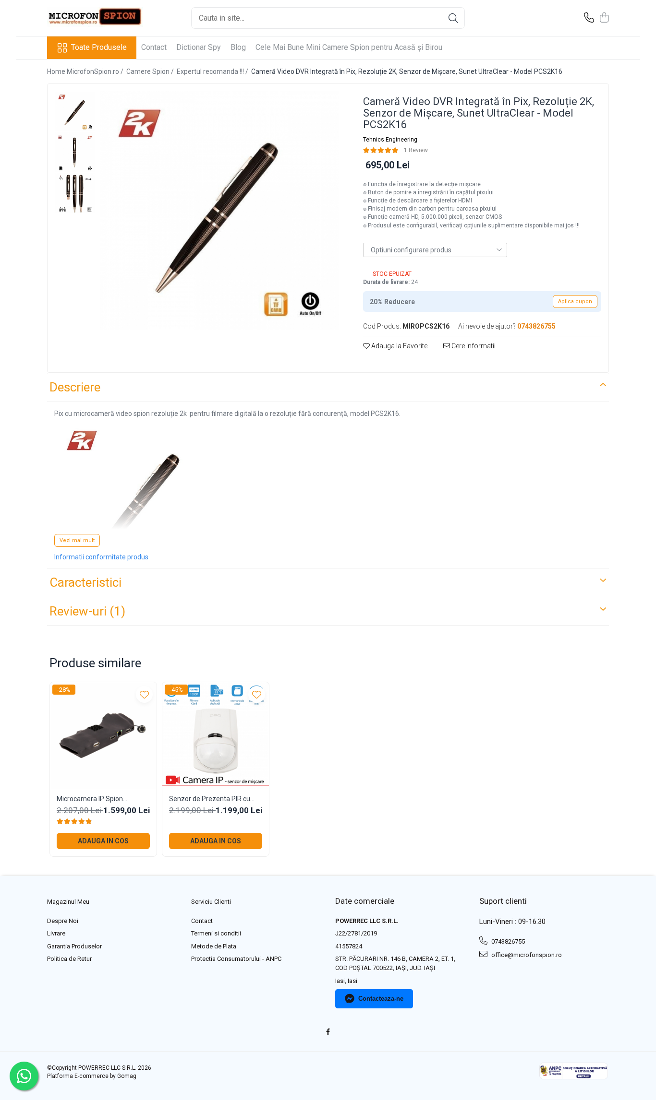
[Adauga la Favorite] (144, 694)
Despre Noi (62, 920)
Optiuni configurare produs (411, 250)
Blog (238, 47)
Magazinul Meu (68, 901)
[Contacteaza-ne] (589, 18)
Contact (154, 47)
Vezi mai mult (77, 540)
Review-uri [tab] (87, 611)
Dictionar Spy (198, 47)
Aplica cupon (575, 301)
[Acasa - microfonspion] (95, 18)
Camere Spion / (150, 71)
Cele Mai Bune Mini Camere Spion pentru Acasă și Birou (348, 47)
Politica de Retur (69, 958)
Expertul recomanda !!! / (213, 71)
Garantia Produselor (74, 946)
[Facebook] (328, 1032)
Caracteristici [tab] (85, 582)
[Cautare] (453, 18)
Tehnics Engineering (390, 139)
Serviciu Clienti (211, 901)
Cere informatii (473, 346)
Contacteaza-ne (380, 998)
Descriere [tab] (74, 387)
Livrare (56, 933)
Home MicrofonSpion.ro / (86, 71)
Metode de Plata (213, 946)
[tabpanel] (219, 210)
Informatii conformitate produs (101, 557)
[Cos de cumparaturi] (604, 18)
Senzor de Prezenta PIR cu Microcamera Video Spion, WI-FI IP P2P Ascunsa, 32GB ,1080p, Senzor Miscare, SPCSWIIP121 (214, 799)
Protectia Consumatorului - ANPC (236, 958)
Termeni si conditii (216, 933)
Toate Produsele (99, 47)
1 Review (416, 150)
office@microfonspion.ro (526, 954)
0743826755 (507, 941)
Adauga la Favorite (398, 346)
